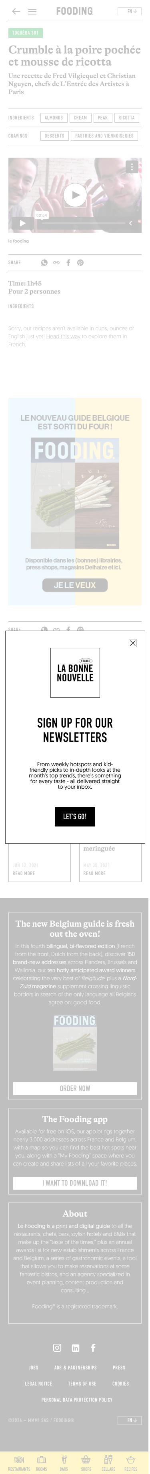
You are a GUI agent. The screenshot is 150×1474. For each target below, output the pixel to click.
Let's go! (75, 816)
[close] (133, 643)
